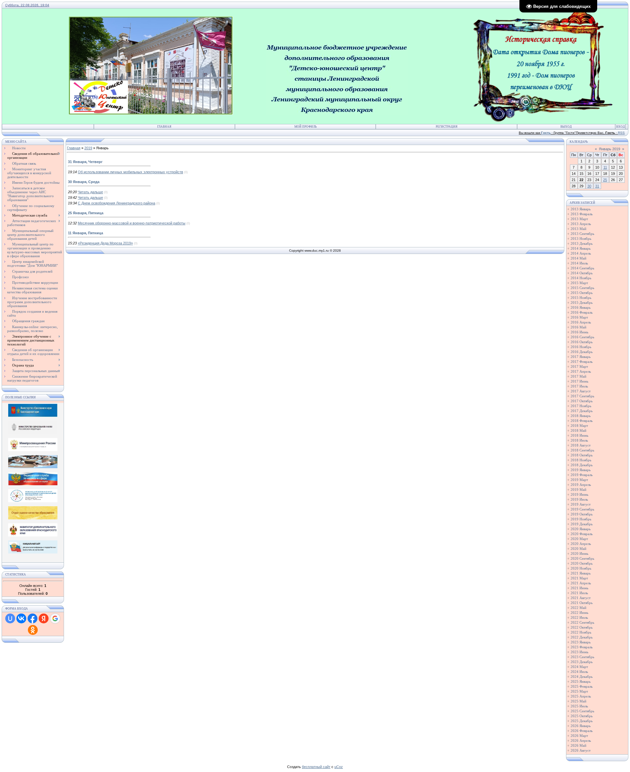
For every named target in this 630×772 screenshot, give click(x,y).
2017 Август (581, 391)
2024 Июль (579, 672)
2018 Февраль (582, 421)
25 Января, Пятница (85, 213)
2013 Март (579, 219)
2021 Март (579, 578)
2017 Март (579, 366)
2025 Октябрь (582, 716)
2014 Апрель (581, 253)
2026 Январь (581, 726)
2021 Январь (581, 573)
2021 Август (581, 598)
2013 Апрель (581, 224)
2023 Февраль (582, 647)
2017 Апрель (581, 371)
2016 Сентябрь (582, 337)
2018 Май (578, 430)
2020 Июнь (579, 553)
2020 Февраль (582, 534)
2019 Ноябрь (581, 519)
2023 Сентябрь (582, 657)
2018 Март (579, 426)
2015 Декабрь (582, 302)
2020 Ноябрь (581, 568)
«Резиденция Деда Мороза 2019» (105, 243)
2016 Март (579, 317)
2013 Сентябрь (582, 234)
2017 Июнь (579, 381)
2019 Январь (581, 470)
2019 (88, 148)
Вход (620, 126)
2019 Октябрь (582, 514)
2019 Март (579, 480)
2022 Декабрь (582, 637)
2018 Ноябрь (581, 460)
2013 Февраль (582, 214)
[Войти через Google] (55, 618)
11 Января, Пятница (85, 233)
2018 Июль (579, 440)
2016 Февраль (582, 312)
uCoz (338, 767)
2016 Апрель (581, 322)
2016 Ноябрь (581, 347)
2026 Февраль (582, 731)
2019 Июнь (579, 494)
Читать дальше (90, 192)
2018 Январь (581, 416)
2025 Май (578, 701)
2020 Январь (581, 529)
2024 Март (579, 667)
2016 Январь (581, 307)
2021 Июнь (579, 588)
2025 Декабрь (582, 721)
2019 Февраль (582, 475)
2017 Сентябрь (582, 396)
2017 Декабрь (582, 411)
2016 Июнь (579, 332)
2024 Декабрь (582, 676)
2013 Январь (581, 209)
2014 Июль (579, 263)
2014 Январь (581, 248)
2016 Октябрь (582, 342)
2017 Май (578, 376)
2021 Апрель (581, 583)
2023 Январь (581, 642)
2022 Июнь (579, 613)
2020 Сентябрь (582, 558)
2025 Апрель (581, 696)
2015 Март (579, 283)
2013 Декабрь (582, 243)
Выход (566, 126)
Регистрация (446, 126)
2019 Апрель (581, 485)
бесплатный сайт (316, 767)
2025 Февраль (582, 686)
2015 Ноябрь (581, 298)
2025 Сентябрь (582, 711)
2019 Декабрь (582, 524)
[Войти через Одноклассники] (33, 630)
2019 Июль (579, 499)
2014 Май (578, 258)
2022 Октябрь (582, 627)
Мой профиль (305, 126)
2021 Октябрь (582, 603)
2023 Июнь (579, 652)
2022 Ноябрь (581, 632)
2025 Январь (581, 681)
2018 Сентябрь (582, 450)
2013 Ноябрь (581, 238)
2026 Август (581, 750)
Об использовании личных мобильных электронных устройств (130, 172)
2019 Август (581, 504)
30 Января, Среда (83, 182)
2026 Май (578, 745)
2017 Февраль (582, 362)
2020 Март (579, 539)
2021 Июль (579, 593)
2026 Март (579, 736)
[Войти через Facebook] (32, 618)
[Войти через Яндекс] (44, 618)
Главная (164, 126)
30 (589, 186)
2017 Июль (579, 386)
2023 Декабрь (582, 662)
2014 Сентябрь (582, 268)
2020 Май (578, 549)
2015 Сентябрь (582, 288)
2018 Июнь (579, 435)
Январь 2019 (609, 149)
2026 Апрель (581, 740)
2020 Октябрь (582, 563)
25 (605, 180)
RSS (621, 133)
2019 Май (578, 489)
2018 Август (581, 445)
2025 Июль (579, 706)
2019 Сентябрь (582, 509)
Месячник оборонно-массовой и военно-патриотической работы (131, 223)
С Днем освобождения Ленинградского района (116, 203)
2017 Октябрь (582, 401)
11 (605, 167)
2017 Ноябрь (581, 406)
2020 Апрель (581, 544)
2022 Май (578, 608)
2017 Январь (581, 357)
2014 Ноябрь (581, 278)
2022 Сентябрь (582, 622)
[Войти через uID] (10, 618)
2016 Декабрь (582, 352)
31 (597, 186)
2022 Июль (579, 617)
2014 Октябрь (582, 273)
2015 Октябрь (582, 293)
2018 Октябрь (582, 455)
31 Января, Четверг (85, 162)
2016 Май (578, 327)
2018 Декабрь (582, 465)
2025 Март (579, 691)
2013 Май (578, 229)
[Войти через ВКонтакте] (21, 618)
